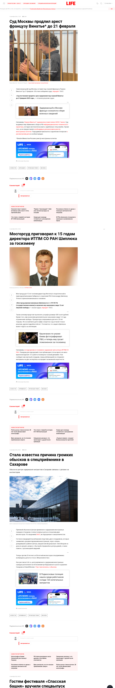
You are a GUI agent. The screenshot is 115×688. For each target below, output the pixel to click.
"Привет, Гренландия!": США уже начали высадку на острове (42, 210)
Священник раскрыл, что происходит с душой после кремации (42, 440)
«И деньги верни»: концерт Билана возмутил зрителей (64, 439)
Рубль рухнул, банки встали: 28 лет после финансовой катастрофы (21, 431)
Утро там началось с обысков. (46, 567)
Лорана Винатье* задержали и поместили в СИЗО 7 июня (44, 122)
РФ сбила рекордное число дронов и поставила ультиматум (42, 658)
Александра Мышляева (23, 161)
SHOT (38, 534)
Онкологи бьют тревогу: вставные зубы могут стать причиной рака (20, 210)
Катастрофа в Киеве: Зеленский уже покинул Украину (18, 658)
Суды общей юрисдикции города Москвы (38, 83)
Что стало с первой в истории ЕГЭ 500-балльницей (20, 218)
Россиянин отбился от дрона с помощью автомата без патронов (65, 210)
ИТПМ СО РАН (28, 287)
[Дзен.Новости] (26, 178)
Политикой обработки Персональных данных (42, 9)
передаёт (56, 91)
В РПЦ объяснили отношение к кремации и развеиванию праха (66, 219)
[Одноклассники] (43, 178)
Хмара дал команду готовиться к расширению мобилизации (42, 219)
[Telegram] (35, 178)
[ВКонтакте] (39, 178)
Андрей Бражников (22, 608)
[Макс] (30, 178)
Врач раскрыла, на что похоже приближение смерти (21, 439)
